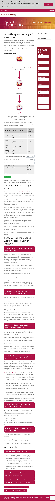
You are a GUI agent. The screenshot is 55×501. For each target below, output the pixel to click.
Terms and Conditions (37, 497)
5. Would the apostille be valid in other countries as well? (17, 482)
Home (34, 22)
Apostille (40, 22)
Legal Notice (7, 498)
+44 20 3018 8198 (50, 10)
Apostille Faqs (13, 498)
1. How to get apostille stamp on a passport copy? (16, 451)
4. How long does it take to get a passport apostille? (16, 479)
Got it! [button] (48, 4)
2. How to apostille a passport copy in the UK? (15, 472)
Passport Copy (47, 22)
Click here (32, 67)
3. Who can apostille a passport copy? (13, 475)
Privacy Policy (45, 497)
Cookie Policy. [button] (5, 6)
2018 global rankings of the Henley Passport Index (18, 191)
